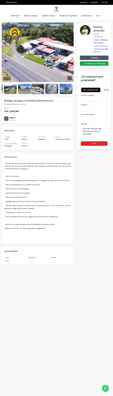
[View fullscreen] (69, 78)
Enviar (94, 143)
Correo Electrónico (88, 114)
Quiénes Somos (48, 15)
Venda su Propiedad (68, 15)
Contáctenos (86, 15)
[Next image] (69, 52)
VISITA (106, 90)
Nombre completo (88, 95)
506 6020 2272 (11, 2)
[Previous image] (6, 52)
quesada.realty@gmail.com (100, 50)
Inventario (15, 15)
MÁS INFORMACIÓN (90, 90)
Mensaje (84, 124)
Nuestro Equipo (30, 15)
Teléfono (84, 105)
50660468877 (98, 43)
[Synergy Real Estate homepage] (56, 9)
